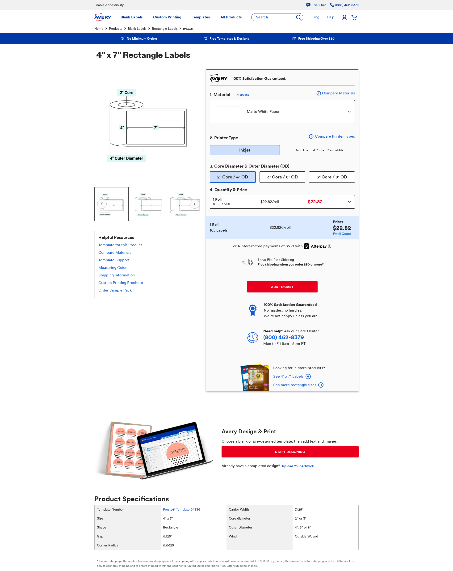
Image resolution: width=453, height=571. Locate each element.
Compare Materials (114, 252)
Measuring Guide (112, 267)
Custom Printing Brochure (120, 282)
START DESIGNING (290, 452)
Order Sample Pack (115, 290)
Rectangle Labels (164, 28)
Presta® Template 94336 (181, 509)
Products (115, 28)
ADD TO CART (282, 287)
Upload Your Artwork (298, 466)
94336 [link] (188, 28)
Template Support (114, 260)
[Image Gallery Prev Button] (101, 123)
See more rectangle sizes (294, 385)
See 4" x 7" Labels (288, 376)
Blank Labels (137, 28)
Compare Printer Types (335, 136)
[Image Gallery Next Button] (195, 123)
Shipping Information (116, 275)
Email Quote (342, 234)
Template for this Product (120, 245)
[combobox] (282, 111)
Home (98, 28)
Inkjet (244, 150)
